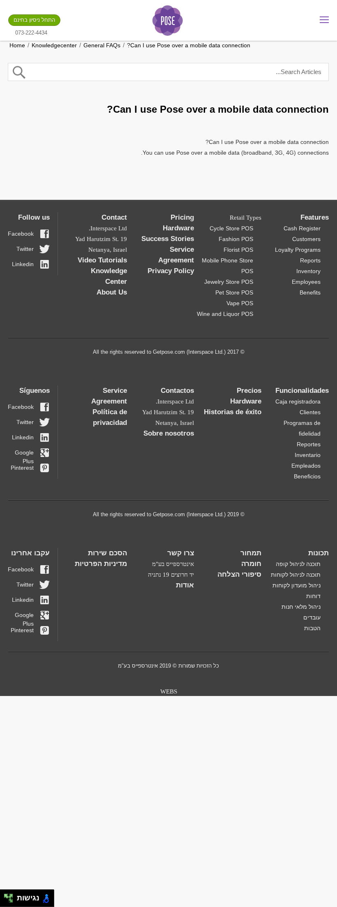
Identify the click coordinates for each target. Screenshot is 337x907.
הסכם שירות (107, 553)
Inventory (308, 271)
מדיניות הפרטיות (101, 564)
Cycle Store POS (231, 228)
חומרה (251, 564)
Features (314, 217)
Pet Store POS (234, 292)
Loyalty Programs (298, 249)
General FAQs (101, 45)
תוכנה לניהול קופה (298, 564)
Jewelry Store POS (228, 281)
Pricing (182, 217)
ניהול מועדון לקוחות (296, 585)
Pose (167, 20)
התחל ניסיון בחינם (34, 20)
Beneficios (307, 476)
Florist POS (238, 249)
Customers (306, 239)
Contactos (177, 390)
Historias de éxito (232, 412)
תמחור (250, 553)
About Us (112, 292)
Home (17, 45)
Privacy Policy (171, 271)
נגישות (26, 898)
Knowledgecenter (54, 45)
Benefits (310, 292)
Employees (306, 281)
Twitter (25, 249)
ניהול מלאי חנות (301, 606)
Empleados (306, 465)
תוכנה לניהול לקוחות (296, 574)
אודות (185, 585)
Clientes (310, 412)
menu (324, 19)
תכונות (318, 553)
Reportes (309, 444)
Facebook (21, 233)
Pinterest (22, 467)
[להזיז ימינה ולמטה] (11, 900)
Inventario (308, 455)
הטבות (312, 628)
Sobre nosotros (168, 433)
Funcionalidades (302, 390)
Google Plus (24, 453)
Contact (114, 217)
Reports (310, 260)
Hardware (178, 228)
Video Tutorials (102, 260)
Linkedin (23, 264)
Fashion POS (236, 239)
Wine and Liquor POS (225, 314)
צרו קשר (180, 553)
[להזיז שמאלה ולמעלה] (6, 896)
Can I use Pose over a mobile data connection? (188, 45)
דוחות (313, 596)
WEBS (168, 691)
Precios (249, 390)
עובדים (312, 617)
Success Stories (167, 239)
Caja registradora (298, 401)
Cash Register (302, 228)
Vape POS (239, 303)
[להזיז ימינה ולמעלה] (11, 896)
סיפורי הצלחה (239, 574)
